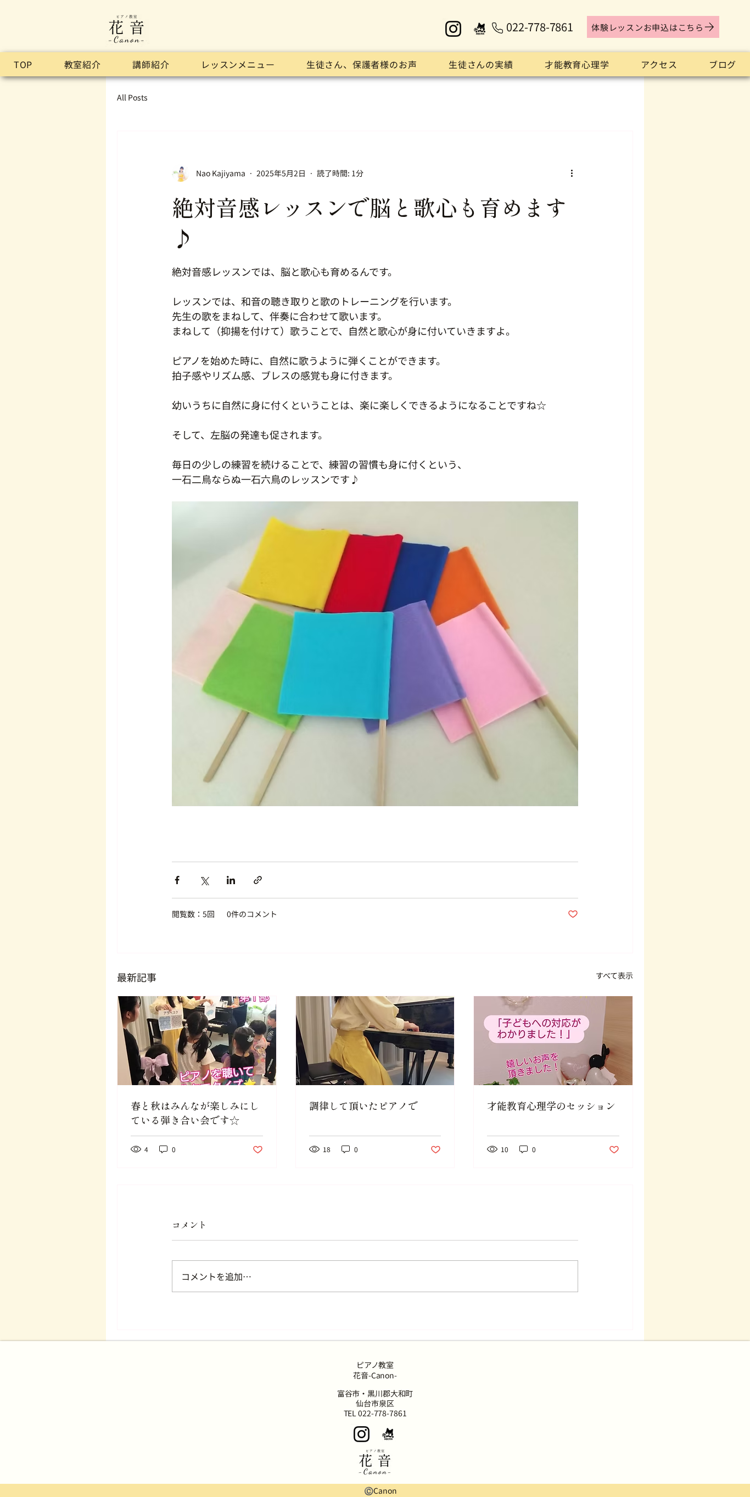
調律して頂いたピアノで (363, 1105)
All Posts (132, 97)
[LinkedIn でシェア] (231, 880)
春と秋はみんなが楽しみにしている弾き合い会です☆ (195, 1112)
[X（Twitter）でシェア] (204, 880)
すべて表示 (614, 975)
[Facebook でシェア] (177, 880)
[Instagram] (453, 29)
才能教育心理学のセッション (551, 1105)
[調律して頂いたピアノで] (375, 1040)
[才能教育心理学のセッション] (553, 1040)
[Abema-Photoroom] (480, 29)
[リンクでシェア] (258, 880)
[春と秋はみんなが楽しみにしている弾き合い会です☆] (196, 1040)
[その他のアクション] (571, 173)
